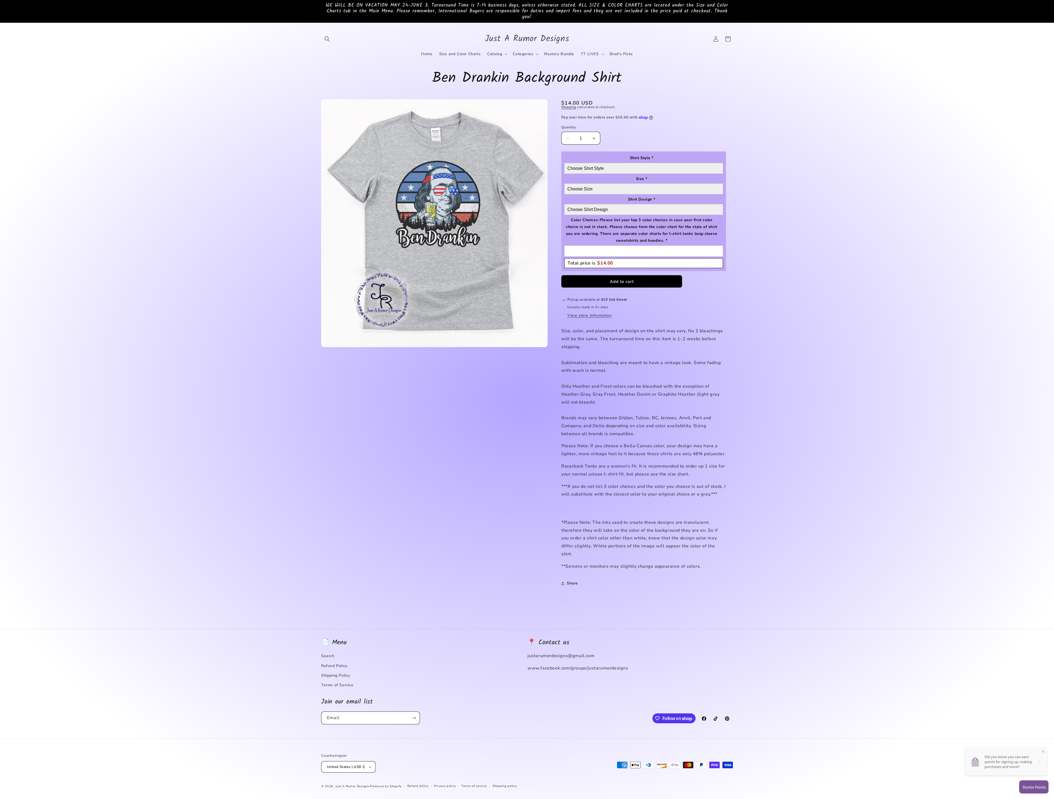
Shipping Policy (335, 675)
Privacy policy (445, 786)
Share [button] (572, 583)
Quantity (568, 127)
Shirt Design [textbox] (641, 199)
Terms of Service (337, 685)
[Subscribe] (414, 717)
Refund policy (418, 786)
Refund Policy (334, 665)
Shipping (568, 107)
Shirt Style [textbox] (642, 158)
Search (328, 656)
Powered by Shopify (386, 786)
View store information (589, 315)
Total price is (590, 263)
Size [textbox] (641, 178)
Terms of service (474, 786)
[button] (327, 39)
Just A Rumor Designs (352, 786)
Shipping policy (504, 786)
